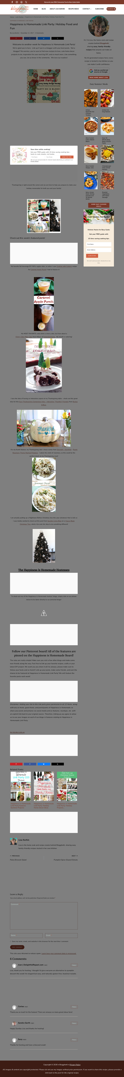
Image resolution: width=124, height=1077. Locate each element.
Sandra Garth (24, 1023)
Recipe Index (73, 9)
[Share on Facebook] (30, 38)
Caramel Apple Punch (38, 270)
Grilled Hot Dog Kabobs (106, 110)
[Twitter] (26, 2)
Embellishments (49, 337)
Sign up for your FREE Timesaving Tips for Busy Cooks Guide (62, 2)
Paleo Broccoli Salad (18, 858)
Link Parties (19, 17)
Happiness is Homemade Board (53, 655)
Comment (15, 904)
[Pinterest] (21, 2)
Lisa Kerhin (15, 33)
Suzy (20, 1039)
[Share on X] (57, 38)
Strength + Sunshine (64, 450)
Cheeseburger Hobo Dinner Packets (106, 167)
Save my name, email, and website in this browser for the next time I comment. (40, 941)
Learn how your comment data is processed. (59, 953)
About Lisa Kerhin (57, 9)
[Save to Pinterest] (16, 38)
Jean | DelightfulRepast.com (31, 964)
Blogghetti (104, 43)
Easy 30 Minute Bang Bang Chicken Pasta (106, 140)
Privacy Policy (75, 1065)
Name (14, 935)
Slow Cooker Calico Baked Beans (90, 139)
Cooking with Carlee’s (64, 266)
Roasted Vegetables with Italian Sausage (105, 194)
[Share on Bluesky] (44, 38)
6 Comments (40, 33)
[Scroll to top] (119, 1049)
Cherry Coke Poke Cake (24, 337)
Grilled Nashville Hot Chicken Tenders (90, 112)
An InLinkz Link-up (17, 732)
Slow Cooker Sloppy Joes (90, 167)
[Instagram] (17, 2)
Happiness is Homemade (17, 20)
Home (35, 9)
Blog (44, 9)
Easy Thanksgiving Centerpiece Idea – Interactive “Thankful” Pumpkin (44, 402)
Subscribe (99, 9)
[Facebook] (12, 2)
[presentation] (91, 98)
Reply (74, 965)
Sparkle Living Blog (54, 521)
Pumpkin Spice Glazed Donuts (66, 858)
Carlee (21, 1006)
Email (49, 935)
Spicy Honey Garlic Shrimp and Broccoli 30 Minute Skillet (90, 195)
